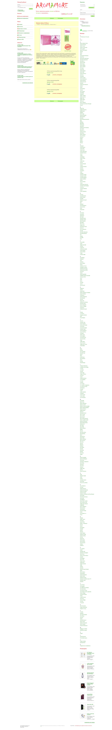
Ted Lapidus (82, 586)
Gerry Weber (82, 263)
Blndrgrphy (82, 124)
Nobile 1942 (82, 468)
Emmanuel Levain (83, 226)
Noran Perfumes (83, 471)
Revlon (81, 530)
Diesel (81, 201)
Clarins (81, 180)
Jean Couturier (83, 323)
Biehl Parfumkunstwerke (84, 119)
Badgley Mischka (83, 109)
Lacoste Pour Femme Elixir (89, 695)
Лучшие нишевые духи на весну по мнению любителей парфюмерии (24, 67)
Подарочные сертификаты (85, 645)
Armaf (81, 87)
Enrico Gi (82, 227)
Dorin (81, 208)
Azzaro (81, 105)
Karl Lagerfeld (82, 351)
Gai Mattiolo (82, 257)
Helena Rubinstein (83, 296)
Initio (81, 316)
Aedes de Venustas (83, 47)
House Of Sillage (83, 306)
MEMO (81, 429)
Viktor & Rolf (82, 621)
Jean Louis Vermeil (83, 325)
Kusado (81, 361)
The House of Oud (83, 590)
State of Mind (82, 576)
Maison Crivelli (82, 404)
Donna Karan (82, 206)
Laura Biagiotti (82, 379)
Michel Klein (82, 437)
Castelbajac (82, 156)
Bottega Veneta (83, 131)
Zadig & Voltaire (83, 641)
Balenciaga (82, 113)
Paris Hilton (82, 495)
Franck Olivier (82, 251)
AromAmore (84, 30)
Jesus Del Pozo (83, 331)
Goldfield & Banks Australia (85, 275)
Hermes (81, 299)
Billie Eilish (82, 123)
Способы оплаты (39, 60)
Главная (20, 24)
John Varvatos (82, 338)
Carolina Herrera (83, 152)
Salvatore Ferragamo (84, 552)
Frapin (81, 253)
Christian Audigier (83, 174)
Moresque (82, 450)
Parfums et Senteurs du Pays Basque (87, 494)
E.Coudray (82, 212)
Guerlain (81, 282)
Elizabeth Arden (83, 218)
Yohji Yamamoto (83, 636)
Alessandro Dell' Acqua (84, 58)
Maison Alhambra (83, 403)
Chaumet (81, 169)
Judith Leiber (82, 341)
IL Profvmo (82, 313)
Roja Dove (82, 538)
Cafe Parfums (82, 147)
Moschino (82, 452)
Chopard (81, 173)
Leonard (81, 382)
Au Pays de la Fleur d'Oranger (85, 103)
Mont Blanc (82, 447)
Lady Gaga (82, 372)
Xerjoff (81, 633)
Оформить (91, 7)
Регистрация (20, 9)
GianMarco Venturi (83, 267)
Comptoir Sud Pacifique (84, 185)
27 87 (81, 40)
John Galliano (82, 336)
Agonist (81, 51)
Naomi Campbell (83, 457)
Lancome (82, 375)
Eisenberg (82, 214)
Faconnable (82, 242)
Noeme (81, 469)
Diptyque (81, 204)
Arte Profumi (82, 91)
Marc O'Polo (82, 415)
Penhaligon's (82, 499)
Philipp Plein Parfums (84, 503)
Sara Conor (82, 554)
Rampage (82, 520)
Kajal (81, 348)
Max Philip (82, 426)
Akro (81, 54)
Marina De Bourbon (83, 421)
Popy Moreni (82, 509)
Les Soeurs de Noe (83, 386)
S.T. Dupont (82, 548)
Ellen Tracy (82, 223)
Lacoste (81, 371)
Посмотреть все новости (27, 82)
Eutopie (81, 236)
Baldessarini (82, 111)
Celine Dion (82, 161)
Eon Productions (83, 229)
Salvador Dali (82, 551)
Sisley (81, 570)
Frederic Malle (82, 254)
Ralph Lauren (82, 519)
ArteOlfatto (82, 92)
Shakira (81, 566)
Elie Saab (82, 216)
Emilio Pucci (82, 225)
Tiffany (81, 595)
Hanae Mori (82, 291)
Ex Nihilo (81, 237)
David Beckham (83, 195)
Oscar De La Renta (83, 482)
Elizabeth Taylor (83, 219)
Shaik (81, 565)
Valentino (81, 613)
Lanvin (81, 376)
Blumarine (82, 126)
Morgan (81, 451)
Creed (81, 189)
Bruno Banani (82, 135)
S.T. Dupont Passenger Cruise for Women (90, 653)
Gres (81, 278)
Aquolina (81, 83)
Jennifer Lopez (83, 329)
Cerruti (81, 162)
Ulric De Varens (83, 605)
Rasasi (81, 524)
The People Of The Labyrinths (85, 591)
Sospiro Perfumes (83, 574)
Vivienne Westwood (83, 625)
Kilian (81, 355)
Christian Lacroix (83, 176)
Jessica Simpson (83, 330)
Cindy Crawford (83, 178)
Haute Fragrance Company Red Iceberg (90, 684)
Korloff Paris (82, 357)
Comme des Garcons (84, 184)
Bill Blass (81, 122)
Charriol (81, 167)
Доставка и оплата (23, 28)
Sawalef (81, 556)
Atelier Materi (82, 99)
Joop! (81, 340)
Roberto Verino (53, 24)
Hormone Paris (83, 303)
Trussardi (82, 602)
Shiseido (81, 567)
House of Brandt (83, 304)
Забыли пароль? (21, 10)
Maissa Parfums (83, 408)
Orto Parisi (82, 481)
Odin (81, 474)
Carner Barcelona (83, 151)
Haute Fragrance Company (85, 292)
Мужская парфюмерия (23, 18)
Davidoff (81, 198)
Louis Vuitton (82, 396)
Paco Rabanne (83, 485)
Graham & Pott (83, 276)
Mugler (81, 454)
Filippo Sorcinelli (83, 244)
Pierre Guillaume (83, 506)
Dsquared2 (82, 209)
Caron (81, 154)
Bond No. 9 (82, 130)
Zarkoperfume (82, 642)
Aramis (81, 85)
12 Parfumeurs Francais (84, 36)
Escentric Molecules (84, 232)
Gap (81, 260)
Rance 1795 (82, 522)
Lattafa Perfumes (83, 378)
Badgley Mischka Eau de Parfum (90, 673)
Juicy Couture (82, 342)
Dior (81, 202)
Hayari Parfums (83, 293)
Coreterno (82, 187)
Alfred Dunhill (82, 62)
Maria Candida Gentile (84, 419)
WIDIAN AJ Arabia (83, 630)
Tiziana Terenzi (83, 597)
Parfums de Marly (83, 491)
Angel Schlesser (83, 73)
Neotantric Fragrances (84, 461)
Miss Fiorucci (82, 440)
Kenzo (81, 354)
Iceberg (81, 312)
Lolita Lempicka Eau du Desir (90, 664)
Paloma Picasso (83, 488)
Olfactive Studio (83, 475)
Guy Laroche (82, 285)
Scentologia (82, 558)
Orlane (81, 478)
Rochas (81, 537)
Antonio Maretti (83, 80)
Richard (81, 531)
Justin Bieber (82, 345)
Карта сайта (21, 39)
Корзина (82, 2)
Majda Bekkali (82, 410)
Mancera (81, 411)
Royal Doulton (82, 542)
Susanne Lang (82, 580)
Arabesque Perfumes (84, 84)
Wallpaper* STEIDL (83, 628)
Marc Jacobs (82, 414)
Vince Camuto (82, 624)
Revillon (81, 528)
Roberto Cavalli (83, 534)
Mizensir (81, 444)
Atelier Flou (82, 98)
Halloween (82, 288)
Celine (81, 159)
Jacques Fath (82, 322)
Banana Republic (83, 115)
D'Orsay (81, 194)
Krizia (81, 359)
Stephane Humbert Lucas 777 (85, 578)
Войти (31, 8)
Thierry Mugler (82, 593)
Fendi (81, 243)
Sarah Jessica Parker (84, 555)
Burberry (81, 137)
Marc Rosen (82, 417)
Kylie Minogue (82, 362)
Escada (81, 230)
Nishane (81, 467)
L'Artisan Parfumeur (83, 365)
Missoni (81, 443)
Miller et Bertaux (83, 439)
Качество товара (68, 50)
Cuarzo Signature (83, 191)
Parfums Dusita (83, 492)
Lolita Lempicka (83, 391)
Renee (81, 526)
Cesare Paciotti (83, 163)
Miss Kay (82, 441)
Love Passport (82, 397)
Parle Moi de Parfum (84, 496)
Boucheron (82, 133)
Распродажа (60, 18)
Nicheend (82, 464)
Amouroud (82, 69)
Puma (81, 514)
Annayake (82, 76)
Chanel (81, 165)
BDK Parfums (82, 116)
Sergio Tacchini (83, 563)
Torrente (81, 601)
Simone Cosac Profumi (84, 569)
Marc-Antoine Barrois (84, 418)
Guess (81, 283)
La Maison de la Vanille (84, 367)
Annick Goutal (82, 77)
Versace (81, 617)
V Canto (81, 611)
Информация (21, 30)
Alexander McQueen (84, 59)
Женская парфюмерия (23, 16)
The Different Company (84, 587)
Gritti (81, 279)
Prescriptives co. (83, 513)
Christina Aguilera (83, 177)
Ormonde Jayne (83, 479)
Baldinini (81, 112)
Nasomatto (82, 460)
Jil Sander (82, 333)
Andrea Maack (82, 70)
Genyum (81, 261)
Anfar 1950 (82, 72)
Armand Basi (82, 88)
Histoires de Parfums (84, 302)
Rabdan (81, 517)
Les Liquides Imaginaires (84, 385)
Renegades (82, 527)
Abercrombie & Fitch (84, 43)
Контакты (21, 26)
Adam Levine (82, 46)
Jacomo (81, 320)
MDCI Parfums (83, 428)
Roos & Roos (82, 541)
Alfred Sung (82, 63)
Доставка (72, 60)
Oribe (81, 477)
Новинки (52, 18)
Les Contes (82, 383)
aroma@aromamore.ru (86, 25)
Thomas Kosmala (83, 594)
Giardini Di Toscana (83, 268)
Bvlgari (81, 138)
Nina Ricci (82, 465)
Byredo (81, 142)
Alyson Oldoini (82, 66)
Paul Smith (82, 498)
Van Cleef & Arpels (83, 614)
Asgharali (82, 94)
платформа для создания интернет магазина (83, 725)
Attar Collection (83, 102)
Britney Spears (83, 134)
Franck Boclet (82, 250)
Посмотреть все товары (90, 722)
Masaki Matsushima (83, 422)
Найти (92, 16)
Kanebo (81, 350)
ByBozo (81, 141)
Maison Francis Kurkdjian (84, 406)
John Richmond (83, 337)
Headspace (82, 295)
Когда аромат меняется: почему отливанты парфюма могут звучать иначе (24, 54)
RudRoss (82, 545)
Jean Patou (82, 326)
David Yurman (82, 197)
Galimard (81, 259)
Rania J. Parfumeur (83, 523)
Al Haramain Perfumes (84, 55)
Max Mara (82, 425)
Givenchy (82, 271)
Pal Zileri (81, 487)
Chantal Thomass (83, 166)
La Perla (81, 368)
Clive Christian (82, 181)
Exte (81, 238)
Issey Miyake (82, 317)
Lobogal (81, 389)
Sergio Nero (82, 562)
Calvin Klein (82, 148)
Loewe (81, 390)
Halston (81, 289)
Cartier (81, 155)
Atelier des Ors (83, 96)
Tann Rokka (82, 584)
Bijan (81, 120)
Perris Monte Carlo (83, 502)
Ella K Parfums (82, 221)
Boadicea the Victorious (84, 127)
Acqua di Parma (83, 44)
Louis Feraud (82, 394)
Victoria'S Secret (83, 620)
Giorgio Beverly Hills (84, 270)
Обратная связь (22, 37)
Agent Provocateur (83, 50)
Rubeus (81, 544)
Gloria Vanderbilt (83, 274)
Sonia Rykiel (82, 573)
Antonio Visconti (83, 81)
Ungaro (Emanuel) (83, 607)
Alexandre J (82, 61)
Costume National (83, 188)
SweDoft (81, 581)
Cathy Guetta (82, 158)
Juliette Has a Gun (83, 344)
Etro (81, 234)
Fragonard (82, 247)
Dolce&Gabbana (83, 205)
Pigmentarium (82, 507)
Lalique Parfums (83, 374)
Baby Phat (82, 108)
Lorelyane (82, 393)
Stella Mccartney (83, 577)
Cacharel (81, 145)
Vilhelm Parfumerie (83, 622)
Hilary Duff (82, 300)
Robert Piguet (82, 533)
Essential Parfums (83, 233)
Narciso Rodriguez (83, 458)
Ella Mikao (82, 222)
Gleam (81, 272)
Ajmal (81, 52)
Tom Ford (82, 598)
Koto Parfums (82, 358)
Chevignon (82, 170)
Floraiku (81, 246)
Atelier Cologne (83, 95)
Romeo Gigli (82, 539)
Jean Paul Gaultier (83, 327)
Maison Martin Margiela (84, 407)
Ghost (81, 264)
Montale (81, 448)
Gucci (81, 281)
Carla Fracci (82, 150)
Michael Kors (82, 436)
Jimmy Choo (82, 334)
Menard (81, 430)
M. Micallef (82, 400)
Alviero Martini (82, 65)
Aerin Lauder (82, 48)
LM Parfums (82, 387)
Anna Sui (81, 74)
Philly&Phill (82, 505)
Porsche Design (83, 510)
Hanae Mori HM (90, 704)
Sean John (82, 559)
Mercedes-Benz (83, 432)
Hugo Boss (82, 307)
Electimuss (82, 215)
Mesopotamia (82, 433)
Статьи (20, 35)
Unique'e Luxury (83, 608)
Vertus (81, 618)
